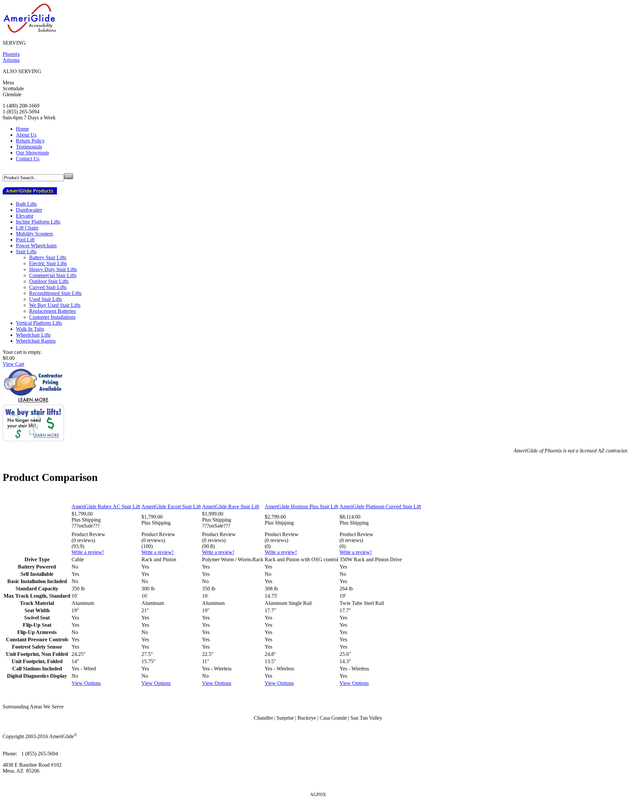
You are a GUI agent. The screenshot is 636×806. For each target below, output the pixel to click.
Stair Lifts (26, 251)
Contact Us (27, 158)
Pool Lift (25, 239)
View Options (86, 683)
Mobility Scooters (34, 233)
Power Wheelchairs (36, 245)
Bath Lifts (26, 204)
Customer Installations (52, 317)
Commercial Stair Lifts (53, 275)
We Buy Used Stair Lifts (54, 305)
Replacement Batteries (52, 311)
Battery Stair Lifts (47, 257)
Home (22, 129)
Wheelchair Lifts (33, 335)
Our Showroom (32, 152)
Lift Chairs (27, 228)
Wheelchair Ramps (36, 341)
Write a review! (88, 552)
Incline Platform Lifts (38, 222)
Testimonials (29, 146)
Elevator (24, 216)
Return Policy (30, 141)
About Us (26, 135)
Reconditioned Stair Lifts (55, 293)
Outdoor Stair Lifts (49, 281)
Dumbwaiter (29, 210)
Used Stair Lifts (45, 299)
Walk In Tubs (30, 329)
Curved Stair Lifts (48, 287)
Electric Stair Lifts (48, 263)
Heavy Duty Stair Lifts (53, 269)
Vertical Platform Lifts (39, 323)
